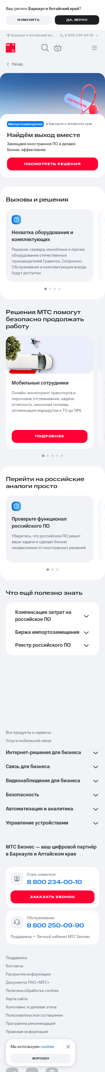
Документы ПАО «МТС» (27, 982)
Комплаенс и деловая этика (31, 1007)
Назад (17, 64)
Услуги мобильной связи (28, 741)
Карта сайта (16, 999)
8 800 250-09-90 (55, 925)
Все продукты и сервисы (28, 733)
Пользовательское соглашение (34, 1015)
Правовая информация (27, 1032)
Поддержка (21, 937)
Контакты (14, 966)
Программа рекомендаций (30, 1024)
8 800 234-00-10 (79, 35)
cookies (47, 1047)
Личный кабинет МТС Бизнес (63, 937)
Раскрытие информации (28, 974)
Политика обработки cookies (32, 991)
